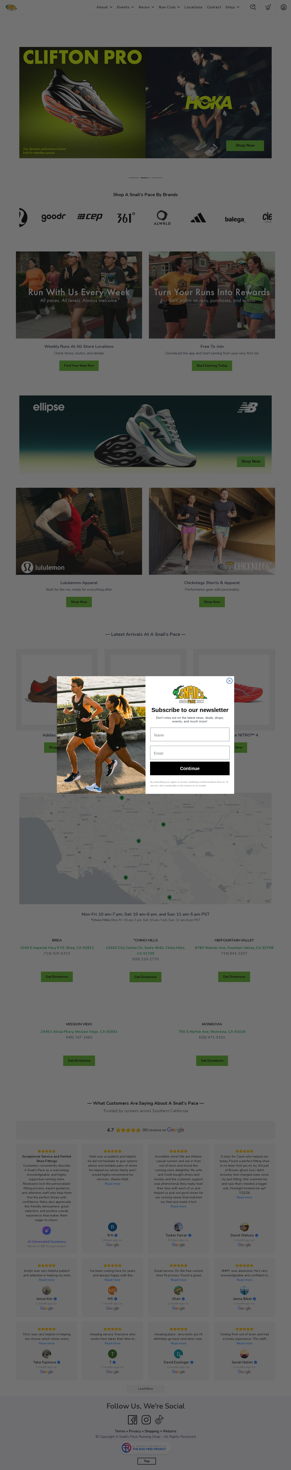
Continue (190, 768)
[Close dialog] (229, 681)
